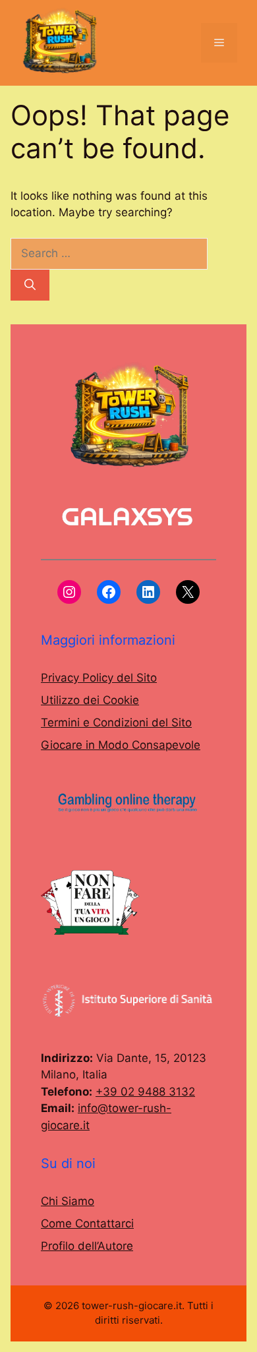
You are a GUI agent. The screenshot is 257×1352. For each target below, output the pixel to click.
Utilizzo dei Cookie (90, 700)
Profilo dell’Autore (87, 1245)
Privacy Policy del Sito (99, 677)
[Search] (30, 285)
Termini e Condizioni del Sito (116, 722)
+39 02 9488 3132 (145, 1091)
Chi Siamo (67, 1201)
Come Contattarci (87, 1223)
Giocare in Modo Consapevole (120, 744)
